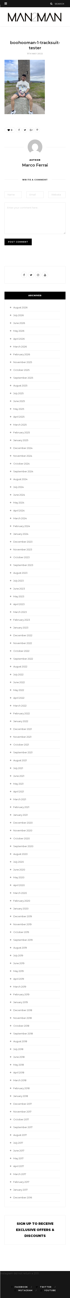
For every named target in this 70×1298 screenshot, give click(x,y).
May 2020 (18, 877)
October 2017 (21, 1119)
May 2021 (18, 783)
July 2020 (18, 861)
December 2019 (22, 916)
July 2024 (18, 487)
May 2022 (18, 690)
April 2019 (18, 978)
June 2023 (19, 588)
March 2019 (19, 986)
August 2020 (20, 854)
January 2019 (20, 1002)
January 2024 (20, 533)
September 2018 (23, 1033)
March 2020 (20, 892)
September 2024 (23, 471)
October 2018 (21, 1025)
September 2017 (22, 1127)
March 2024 (20, 518)
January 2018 (20, 1096)
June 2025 (19, 401)
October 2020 (21, 838)
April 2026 (19, 338)
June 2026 (19, 323)
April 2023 (19, 604)
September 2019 (23, 939)
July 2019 (18, 955)
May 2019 (18, 971)
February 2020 (21, 900)
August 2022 (20, 666)
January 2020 (21, 908)
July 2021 (18, 768)
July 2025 (18, 393)
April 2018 (18, 1072)
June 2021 (18, 775)
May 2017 (18, 1158)
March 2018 (19, 1080)
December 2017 (22, 1103)
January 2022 (20, 721)
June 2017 (18, 1150)
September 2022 (23, 658)
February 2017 (21, 1181)
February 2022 (21, 713)
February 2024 (21, 526)
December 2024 (22, 448)
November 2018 (22, 1017)
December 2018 (22, 1010)
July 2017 (18, 1142)
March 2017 (19, 1174)
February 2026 (21, 354)
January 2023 (20, 627)
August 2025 (20, 385)
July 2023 (18, 580)
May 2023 (18, 596)
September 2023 (23, 565)
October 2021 (21, 744)
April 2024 (19, 510)
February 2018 (21, 1088)
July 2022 (18, 674)
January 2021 (20, 814)
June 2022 (19, 682)
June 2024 (19, 494)
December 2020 (23, 822)
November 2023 (22, 549)
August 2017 (20, 1135)
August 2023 (20, 572)
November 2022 (22, 643)
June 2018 (19, 1056)
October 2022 (21, 650)
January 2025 (20, 440)
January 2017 (20, 1189)
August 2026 (20, 307)
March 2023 (20, 612)
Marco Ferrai (35, 165)
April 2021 (18, 791)
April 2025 (18, 416)
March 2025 (20, 424)
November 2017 (22, 1111)
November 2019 (22, 924)
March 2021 (19, 799)
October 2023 (21, 557)
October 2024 (21, 463)
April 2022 (18, 697)
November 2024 (22, 455)
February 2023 (21, 619)
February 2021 (21, 807)
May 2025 (18, 408)
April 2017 (18, 1166)
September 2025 (23, 377)
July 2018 (18, 1049)
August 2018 (20, 1041)
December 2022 (22, 635)
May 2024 (18, 502)
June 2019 (18, 963)
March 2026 (20, 346)
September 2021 (22, 752)
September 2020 (23, 846)
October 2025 (21, 369)
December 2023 (22, 541)
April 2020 (19, 885)
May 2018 (18, 1064)
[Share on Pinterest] (37, 130)
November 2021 (22, 736)
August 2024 (20, 479)
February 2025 (21, 432)
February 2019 (21, 994)
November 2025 (22, 362)
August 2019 (20, 947)
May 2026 (18, 330)
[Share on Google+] (31, 130)
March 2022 (20, 705)
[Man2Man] (35, 17)
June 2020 (19, 869)
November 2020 (22, 830)
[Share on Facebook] (19, 130)
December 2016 (22, 1197)
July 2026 (18, 315)
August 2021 (20, 760)
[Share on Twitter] (25, 130)
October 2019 (21, 932)
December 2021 (22, 729)
